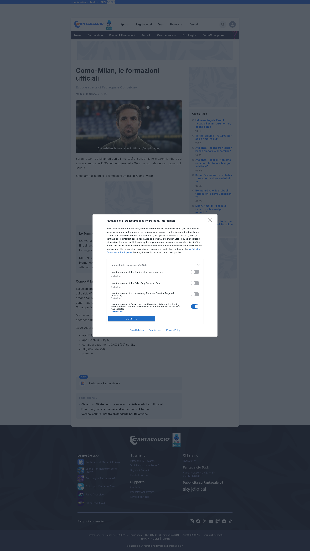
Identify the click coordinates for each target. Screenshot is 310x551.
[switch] (195, 272)
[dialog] (155, 275)
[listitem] (155, 265)
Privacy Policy (173, 330)
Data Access (155, 330)
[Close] (211, 221)
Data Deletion (137, 330)
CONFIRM (132, 319)
